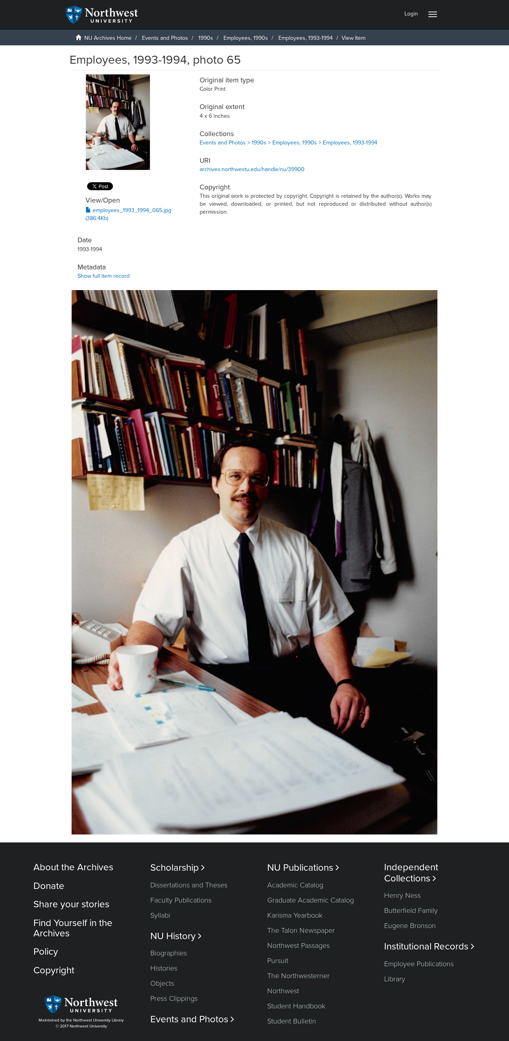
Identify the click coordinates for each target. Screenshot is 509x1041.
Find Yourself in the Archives (73, 928)
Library (394, 979)
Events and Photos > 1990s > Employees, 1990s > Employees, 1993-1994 (288, 142)
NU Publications (303, 867)
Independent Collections (411, 873)
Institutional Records (429, 946)
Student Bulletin (291, 1021)
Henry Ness (402, 895)
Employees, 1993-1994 (305, 38)
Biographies (168, 953)
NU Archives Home (108, 38)
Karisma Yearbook (294, 915)
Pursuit (277, 960)
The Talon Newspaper (301, 930)
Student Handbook (296, 1006)
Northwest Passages (298, 945)
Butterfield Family (411, 910)
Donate (48, 886)
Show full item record (104, 276)
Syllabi (160, 915)
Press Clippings (174, 998)
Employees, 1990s (245, 38)
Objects (162, 983)
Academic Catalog (295, 885)
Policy (45, 951)
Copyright (53, 970)
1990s (205, 38)
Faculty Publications (181, 900)
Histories (163, 968)
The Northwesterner (298, 975)
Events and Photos (165, 38)
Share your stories (71, 904)
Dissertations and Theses (188, 885)
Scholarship (177, 867)
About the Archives (73, 867)
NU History (176, 936)
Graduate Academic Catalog (310, 900)
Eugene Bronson (410, 925)
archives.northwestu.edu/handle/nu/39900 (252, 169)
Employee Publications (419, 963)
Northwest (283, 990)
